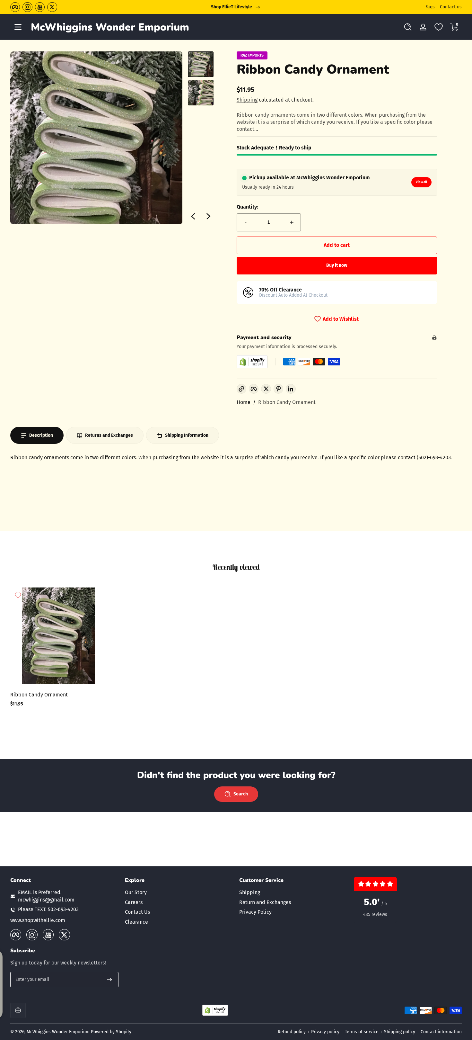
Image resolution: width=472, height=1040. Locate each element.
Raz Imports (252, 55)
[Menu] (18, 27)
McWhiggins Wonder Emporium (59, 1032)
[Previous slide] (193, 216)
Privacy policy (325, 1032)
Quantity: (247, 207)
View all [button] (421, 182)
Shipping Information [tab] (186, 435)
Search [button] (240, 794)
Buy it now (336, 265)
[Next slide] (208, 216)
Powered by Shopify (111, 1032)
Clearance (136, 922)
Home (243, 402)
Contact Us (137, 912)
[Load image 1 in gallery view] (201, 64)
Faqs (430, 7)
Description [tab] (41, 435)
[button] (407, 27)
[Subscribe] (109, 979)
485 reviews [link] (375, 914)
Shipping (247, 100)
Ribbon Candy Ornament (287, 402)
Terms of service (362, 1032)
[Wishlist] (438, 27)
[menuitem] (179, 892)
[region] (236, 7)
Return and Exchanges (265, 902)
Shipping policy (399, 1032)
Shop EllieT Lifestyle (231, 7)
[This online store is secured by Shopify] (252, 361)
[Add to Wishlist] (18, 595)
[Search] (408, 27)
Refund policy (292, 1032)
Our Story (136, 893)
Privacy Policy (255, 912)
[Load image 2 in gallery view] (201, 92)
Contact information (441, 1032)
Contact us (451, 7)
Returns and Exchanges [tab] (109, 435)
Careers (134, 902)
